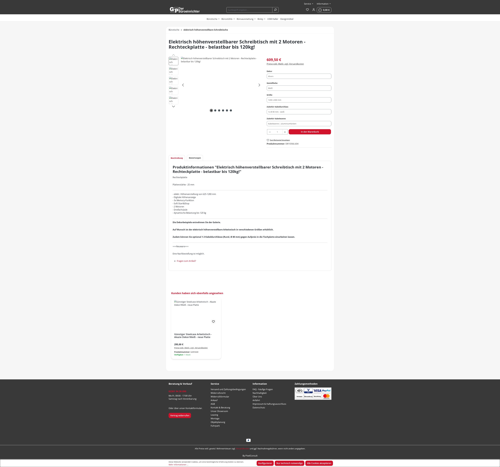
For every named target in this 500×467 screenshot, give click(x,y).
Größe (269, 95)
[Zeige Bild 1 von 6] (211, 110)
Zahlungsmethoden (306, 383)
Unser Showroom (219, 411)
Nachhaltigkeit (260, 393)
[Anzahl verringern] (270, 131)
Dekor (269, 71)
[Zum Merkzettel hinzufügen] (213, 321)
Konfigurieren (265, 463)
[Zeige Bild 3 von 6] (219, 110)
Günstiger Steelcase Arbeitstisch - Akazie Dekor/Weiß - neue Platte (193, 335)
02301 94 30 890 (177, 391)
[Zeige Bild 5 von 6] (227, 110)
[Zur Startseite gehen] (185, 10)
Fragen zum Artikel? (186, 261)
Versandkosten (242, 448)
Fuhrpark (215, 425)
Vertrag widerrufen (179, 415)
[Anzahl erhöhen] (285, 131)
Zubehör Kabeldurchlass (277, 106)
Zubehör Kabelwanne (276, 118)
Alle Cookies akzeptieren (319, 463)
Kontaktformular (194, 408)
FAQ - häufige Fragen (263, 389)
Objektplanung (218, 422)
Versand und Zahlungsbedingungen (228, 389)
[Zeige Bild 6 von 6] (231, 110)
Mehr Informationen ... (178, 464)
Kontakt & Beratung (220, 407)
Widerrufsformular (220, 396)
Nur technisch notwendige (289, 463)
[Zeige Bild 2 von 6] (215, 110)
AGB (213, 403)
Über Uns (257, 396)
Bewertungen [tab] (195, 158)
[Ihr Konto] (314, 9)
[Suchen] (275, 9)
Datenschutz (259, 407)
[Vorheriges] (183, 85)
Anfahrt (256, 400)
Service (308, 3)
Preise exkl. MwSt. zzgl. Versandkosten (285, 63)
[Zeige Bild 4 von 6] (223, 110)
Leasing (214, 414)
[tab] (177, 158)
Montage (215, 418)
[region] (215, 85)
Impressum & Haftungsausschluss (269, 403)
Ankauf (214, 400)
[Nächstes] (259, 85)
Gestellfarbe (272, 83)
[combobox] (249, 9)
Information (323, 3)
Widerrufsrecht (218, 393)
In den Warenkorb (310, 131)
